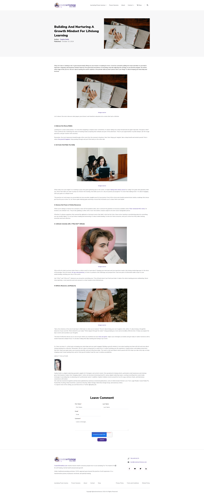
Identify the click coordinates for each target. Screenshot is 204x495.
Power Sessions (113, 5)
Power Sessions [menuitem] (75, 483)
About (123, 5)
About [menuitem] (85, 483)
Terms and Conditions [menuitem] (133, 483)
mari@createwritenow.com (138, 462)
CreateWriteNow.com (60, 466)
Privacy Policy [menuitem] (120, 483)
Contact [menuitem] (92, 483)
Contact (130, 5)
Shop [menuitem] (99, 483)
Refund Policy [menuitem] (146, 483)
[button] (147, 5)
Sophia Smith (64, 39)
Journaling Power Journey (97, 5)
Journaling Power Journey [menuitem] (61, 483)
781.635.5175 (134, 458)
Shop (140, 5)
